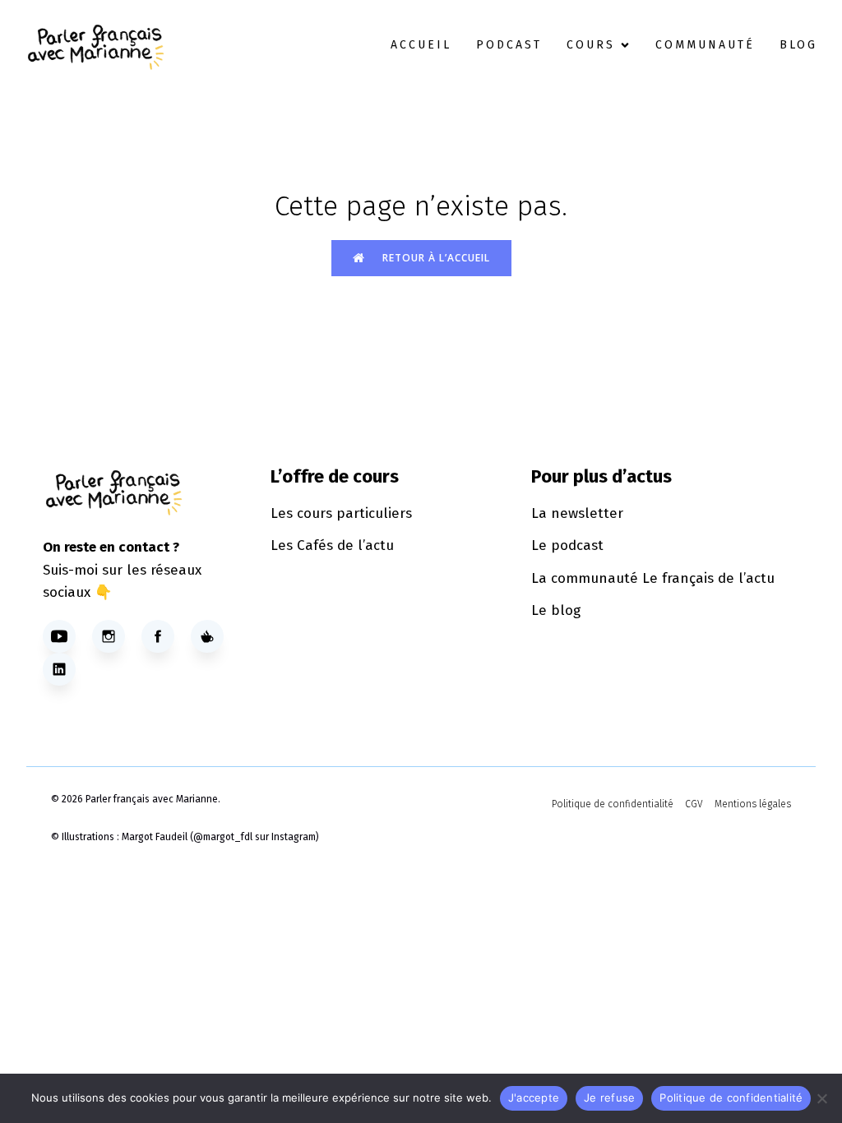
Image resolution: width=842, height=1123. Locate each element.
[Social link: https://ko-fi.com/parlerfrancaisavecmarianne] (215, 636)
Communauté (705, 45)
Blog (798, 45)
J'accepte (533, 1097)
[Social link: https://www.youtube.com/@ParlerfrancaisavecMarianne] (67, 636)
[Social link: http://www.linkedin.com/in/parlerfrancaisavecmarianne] (67, 669)
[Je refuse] (821, 1098)
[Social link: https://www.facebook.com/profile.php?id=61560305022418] (166, 636)
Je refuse (609, 1097)
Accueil (421, 45)
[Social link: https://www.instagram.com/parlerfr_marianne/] (116, 636)
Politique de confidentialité (731, 1097)
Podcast (509, 45)
